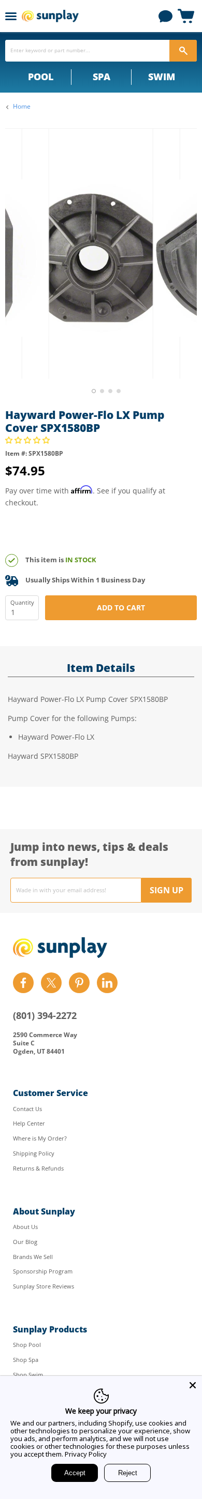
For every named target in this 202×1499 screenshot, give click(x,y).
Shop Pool (27, 1344)
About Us (25, 1227)
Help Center (29, 1123)
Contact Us (27, 1109)
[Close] (192, 1385)
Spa (101, 76)
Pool (40, 76)
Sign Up (166, 890)
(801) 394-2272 (45, 1015)
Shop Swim (28, 1374)
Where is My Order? (40, 1138)
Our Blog (25, 1242)
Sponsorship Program (43, 1271)
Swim (161, 76)
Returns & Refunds (38, 1168)
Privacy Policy (86, 1454)
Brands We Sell (33, 1257)
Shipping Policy (33, 1153)
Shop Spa (25, 1359)
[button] (28, 440)
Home (22, 106)
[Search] (183, 51)
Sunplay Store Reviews (43, 1286)
